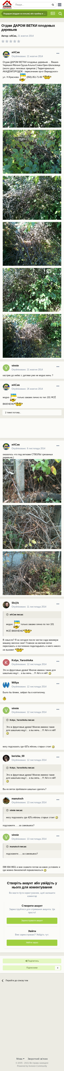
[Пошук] (53, 4)
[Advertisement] (27, 429)
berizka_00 (18, 755)
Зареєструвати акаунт (32, 920)
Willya (15, 682)
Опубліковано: (27, 56)
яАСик (12, 36)
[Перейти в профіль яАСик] (6, 54)
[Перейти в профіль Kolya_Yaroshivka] (6, 662)
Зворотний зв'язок (38, 1058)
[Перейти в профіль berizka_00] (6, 758)
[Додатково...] (57, 53)
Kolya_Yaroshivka (22, 660)
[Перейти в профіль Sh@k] (6, 605)
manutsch (17, 798)
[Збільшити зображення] (22, 77)
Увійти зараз (32, 942)
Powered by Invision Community (32, 1066)
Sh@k (15, 602)
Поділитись (33, 961)
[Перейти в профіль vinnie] (6, 367)
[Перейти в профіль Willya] (6, 684)
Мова (19, 1058)
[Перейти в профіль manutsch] (6, 800)
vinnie (15, 365)
